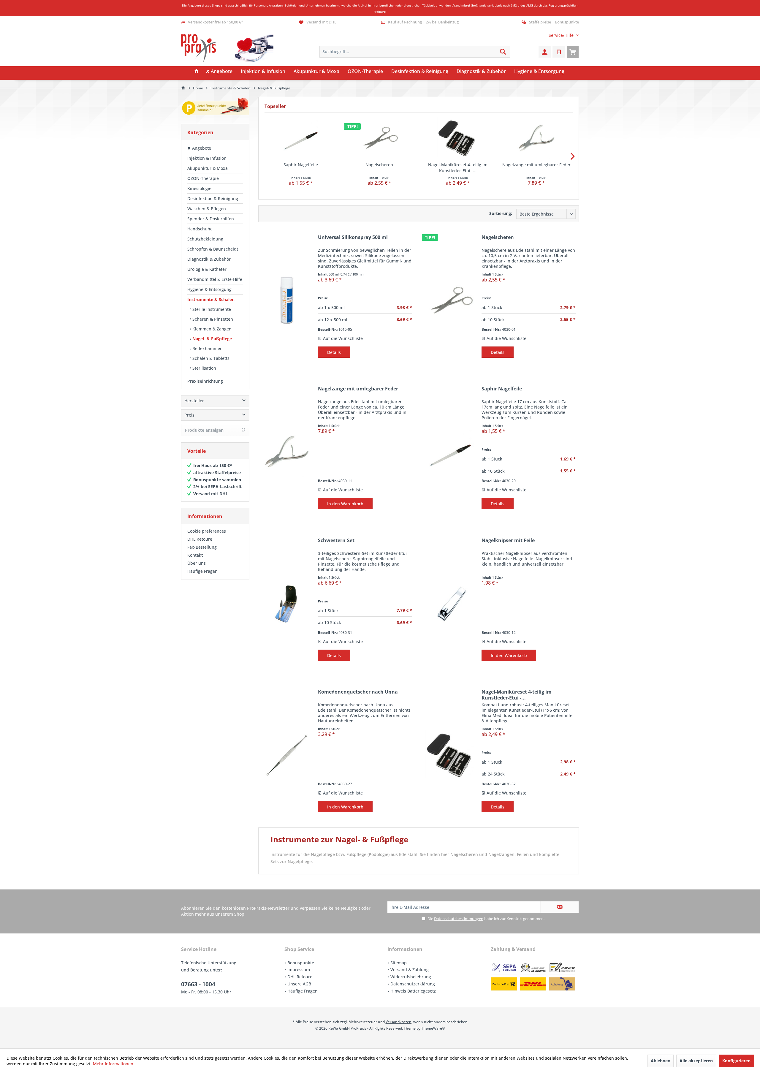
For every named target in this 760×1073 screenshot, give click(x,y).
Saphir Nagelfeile (301, 164)
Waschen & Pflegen (206, 208)
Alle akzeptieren (696, 1060)
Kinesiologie (199, 188)
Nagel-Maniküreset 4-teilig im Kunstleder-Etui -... (457, 167)
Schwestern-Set (336, 540)
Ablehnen (660, 1060)
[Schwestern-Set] (287, 603)
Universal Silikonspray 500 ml (353, 237)
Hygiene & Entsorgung (209, 289)
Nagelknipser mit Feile (508, 540)
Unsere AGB (299, 984)
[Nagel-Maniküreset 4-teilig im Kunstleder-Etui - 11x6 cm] (458, 138)
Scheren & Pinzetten (212, 319)
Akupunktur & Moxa (207, 168)
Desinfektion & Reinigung (212, 198)
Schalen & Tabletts (210, 358)
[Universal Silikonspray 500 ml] (287, 300)
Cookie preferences (206, 531)
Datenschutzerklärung (412, 984)
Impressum (298, 969)
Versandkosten (398, 1021)
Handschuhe (200, 229)
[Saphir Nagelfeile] (301, 138)
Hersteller (194, 400)
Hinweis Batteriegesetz (413, 991)
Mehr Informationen (113, 1063)
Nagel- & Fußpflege (211, 338)
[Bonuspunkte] (215, 107)
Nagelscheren (379, 164)
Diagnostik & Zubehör (209, 259)
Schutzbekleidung (205, 239)
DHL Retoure (199, 539)
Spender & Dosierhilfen (210, 218)
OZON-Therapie (203, 178)
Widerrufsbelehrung (410, 976)
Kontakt (195, 555)
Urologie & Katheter (207, 269)
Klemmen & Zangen (211, 329)
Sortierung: (500, 213)
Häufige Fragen (202, 571)
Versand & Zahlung (409, 969)
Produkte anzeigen (204, 430)
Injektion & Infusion (207, 158)
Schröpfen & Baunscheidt (212, 249)
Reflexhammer (206, 348)
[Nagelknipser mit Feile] (450, 603)
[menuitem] (561, 35)
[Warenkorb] (572, 52)
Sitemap (398, 963)
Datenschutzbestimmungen (458, 918)
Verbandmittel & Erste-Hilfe (214, 279)
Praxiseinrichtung (205, 381)
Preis (189, 415)
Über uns (196, 563)
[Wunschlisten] (558, 52)
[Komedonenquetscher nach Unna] (287, 755)
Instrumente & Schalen (211, 299)
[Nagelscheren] (379, 138)
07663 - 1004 (198, 984)
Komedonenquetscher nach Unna (358, 692)
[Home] (196, 71)
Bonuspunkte (300, 963)
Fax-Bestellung (202, 547)
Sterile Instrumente (211, 309)
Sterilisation (203, 368)
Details (334, 352)
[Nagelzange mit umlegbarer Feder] (536, 138)
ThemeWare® (433, 1028)
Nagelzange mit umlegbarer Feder (536, 164)
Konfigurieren (736, 1060)
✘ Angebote (199, 148)
